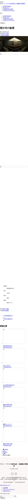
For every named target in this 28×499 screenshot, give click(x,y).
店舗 (7, 33)
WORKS (3, 33)
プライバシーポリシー (9, 489)
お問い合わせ (6, 491)
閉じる (3, 23)
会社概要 (5, 487)
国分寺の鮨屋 (5, 35)
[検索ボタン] (1, 13)
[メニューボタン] (2, 2)
